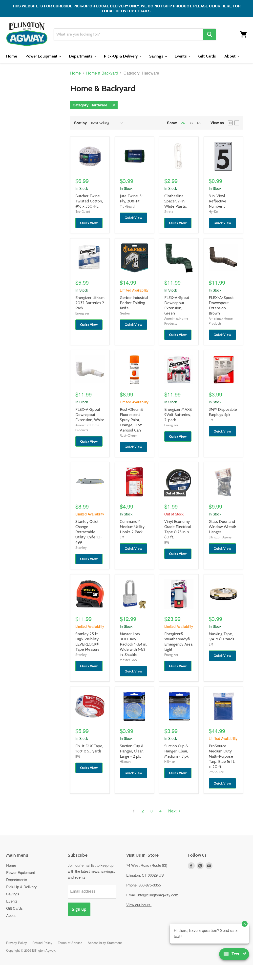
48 (199, 122)
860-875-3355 (150, 884)
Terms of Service (70, 942)
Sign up (79, 909)
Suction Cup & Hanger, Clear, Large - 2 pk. (132, 751)
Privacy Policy (16, 942)
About (230, 56)
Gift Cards (207, 56)
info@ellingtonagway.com (157, 894)
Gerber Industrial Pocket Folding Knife (134, 302)
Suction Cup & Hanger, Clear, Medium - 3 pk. (176, 751)
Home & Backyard (102, 73)
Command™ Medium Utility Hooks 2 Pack (132, 526)
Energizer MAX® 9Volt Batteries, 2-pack (178, 414)
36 (191, 122)
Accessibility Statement (105, 942)
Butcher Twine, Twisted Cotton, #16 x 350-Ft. (89, 201)
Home (11, 56)
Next (172, 811)
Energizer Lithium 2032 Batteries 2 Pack (90, 302)
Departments (81, 56)
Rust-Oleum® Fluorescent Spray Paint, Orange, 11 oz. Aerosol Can (132, 420)
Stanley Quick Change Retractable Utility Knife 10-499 (88, 532)
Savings (156, 56)
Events (181, 56)
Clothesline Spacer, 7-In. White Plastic (175, 201)
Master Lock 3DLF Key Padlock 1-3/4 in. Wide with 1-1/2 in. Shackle (133, 644)
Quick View (89, 223)
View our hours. (138, 904)
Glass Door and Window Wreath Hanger (222, 526)
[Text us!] (234, 955)
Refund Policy (42, 942)
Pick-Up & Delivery (121, 56)
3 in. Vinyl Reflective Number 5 (217, 201)
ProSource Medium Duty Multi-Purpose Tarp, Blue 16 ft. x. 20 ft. (222, 756)
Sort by (80, 122)
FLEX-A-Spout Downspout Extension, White (89, 414)
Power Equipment (42, 56)
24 (183, 122)
